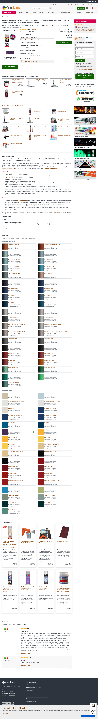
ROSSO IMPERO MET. (49, 360)
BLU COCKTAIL (11, 422)
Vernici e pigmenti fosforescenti (82, 158)
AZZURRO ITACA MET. (49, 259)
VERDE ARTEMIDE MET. (49, 367)
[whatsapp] (85, 99)
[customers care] (85, 92)
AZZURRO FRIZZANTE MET (14, 259)
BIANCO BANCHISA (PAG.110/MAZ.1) (16, 401)
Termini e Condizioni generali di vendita (33, 687)
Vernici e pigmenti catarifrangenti (82, 147)
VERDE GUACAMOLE (49, 488)
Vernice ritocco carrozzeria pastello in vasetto (64, 110)
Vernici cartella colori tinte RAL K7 (82, 179)
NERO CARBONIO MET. (13, 346)
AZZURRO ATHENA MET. (49, 252)
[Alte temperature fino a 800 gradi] (85, 109)
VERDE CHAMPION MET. (13, 375)
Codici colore (28, 698)
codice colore (78, 64)
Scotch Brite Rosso (62, 541)
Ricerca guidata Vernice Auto (85, 76)
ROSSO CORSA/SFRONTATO (50, 459)
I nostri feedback (29, 690)
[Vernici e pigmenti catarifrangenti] (85, 142)
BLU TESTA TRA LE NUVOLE (14, 430)
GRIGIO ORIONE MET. (13, 317)
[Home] (2, 16)
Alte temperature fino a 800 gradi (82, 115)
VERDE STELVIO (12, 502)
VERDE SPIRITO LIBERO (49, 495)
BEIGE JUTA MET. (48, 273)
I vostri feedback (82, 21)
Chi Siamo (28, 684)
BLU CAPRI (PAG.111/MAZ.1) (51, 408)
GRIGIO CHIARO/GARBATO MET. (15, 310)
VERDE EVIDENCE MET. (49, 375)
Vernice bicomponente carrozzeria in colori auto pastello (17, 91)
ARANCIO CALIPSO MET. (13, 244)
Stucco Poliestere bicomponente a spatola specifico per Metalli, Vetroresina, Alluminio (63, 589)
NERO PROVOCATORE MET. (50, 346)
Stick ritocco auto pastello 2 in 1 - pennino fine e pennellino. (65, 81)
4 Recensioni (33, 29)
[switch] (93, 713)
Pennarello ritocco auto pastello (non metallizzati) (41, 80)
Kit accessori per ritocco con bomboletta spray (16, 127)
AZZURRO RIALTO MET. (49, 266)
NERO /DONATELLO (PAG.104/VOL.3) (52, 451)
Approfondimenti (65, 4)
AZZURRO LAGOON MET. (14, 266)
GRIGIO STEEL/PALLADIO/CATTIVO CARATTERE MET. (56, 331)
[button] (92, 8)
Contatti (82, 4)
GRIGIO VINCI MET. (12, 338)
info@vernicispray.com (10, 693)
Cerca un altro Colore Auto (10, 67)
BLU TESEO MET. (48, 302)
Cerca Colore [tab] (80, 38)
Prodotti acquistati (25, 653)
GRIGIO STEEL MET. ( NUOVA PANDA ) (52, 324)
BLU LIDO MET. (11, 302)
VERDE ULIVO (11, 509)
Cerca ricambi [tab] (91, 38)
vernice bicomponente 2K (52, 168)
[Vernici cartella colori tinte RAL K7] (85, 174)
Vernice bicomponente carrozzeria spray (39, 110)
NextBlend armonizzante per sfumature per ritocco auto (27, 588)
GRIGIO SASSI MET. (48, 317)
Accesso (82, 8)
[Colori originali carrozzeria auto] (85, 120)
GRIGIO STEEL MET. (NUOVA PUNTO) (16, 324)
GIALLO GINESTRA (48, 430)
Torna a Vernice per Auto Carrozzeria (13, 105)
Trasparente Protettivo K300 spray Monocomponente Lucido (9, 589)
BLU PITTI (46, 422)
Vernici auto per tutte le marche (82, 169)
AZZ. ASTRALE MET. (12, 252)
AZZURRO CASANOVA (49, 394)
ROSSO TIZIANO (48, 473)
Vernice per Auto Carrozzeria (12, 16)
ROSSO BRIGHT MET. (49, 353)
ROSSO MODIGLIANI (13, 466)
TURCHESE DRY (11, 488)
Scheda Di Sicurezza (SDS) (30, 61)
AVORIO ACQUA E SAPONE (14, 394)
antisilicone (46, 176)
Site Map (28, 693)
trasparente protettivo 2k (8, 168)
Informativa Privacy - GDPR (31, 701)
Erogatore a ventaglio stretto (64, 135)
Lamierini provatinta (14, 110)
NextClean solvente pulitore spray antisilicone (44, 588)
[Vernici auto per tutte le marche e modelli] (85, 164)
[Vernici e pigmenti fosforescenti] (85, 153)
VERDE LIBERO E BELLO (13, 495)
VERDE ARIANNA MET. (13, 367)
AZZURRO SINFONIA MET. (14, 273)
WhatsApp (55, 212)
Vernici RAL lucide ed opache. (81, 136)
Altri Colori (10, 62)
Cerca (80, 60)
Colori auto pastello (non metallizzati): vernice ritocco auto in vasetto (17, 81)
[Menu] (96, 704)
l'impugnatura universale (14, 205)
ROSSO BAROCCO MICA (13, 353)
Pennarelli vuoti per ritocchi (16, 135)
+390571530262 (91, 1)
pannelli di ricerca (6, 214)
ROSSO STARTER (12, 473)
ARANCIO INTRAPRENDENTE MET (52, 244)
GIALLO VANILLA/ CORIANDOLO (51, 444)
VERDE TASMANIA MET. (13, 382)
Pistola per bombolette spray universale (27, 541)
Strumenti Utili (74, 4)
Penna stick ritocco (38, 118)
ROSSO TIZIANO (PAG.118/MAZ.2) (16, 480)
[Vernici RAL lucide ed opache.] (85, 131)
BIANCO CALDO (11, 408)
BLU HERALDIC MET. (49, 281)
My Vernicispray (90, 4)
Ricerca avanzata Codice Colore (83, 69)
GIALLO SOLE (47, 437)
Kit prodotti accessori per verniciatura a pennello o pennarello (63, 119)
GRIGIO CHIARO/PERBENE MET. (51, 310)
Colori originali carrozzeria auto (82, 125)
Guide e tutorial (55, 4)
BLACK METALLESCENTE (14, 281)
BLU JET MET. (11, 295)
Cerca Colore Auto (9, 12)
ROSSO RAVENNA (48, 466)
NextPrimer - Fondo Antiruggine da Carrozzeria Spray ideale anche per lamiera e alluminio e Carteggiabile (10, 544)
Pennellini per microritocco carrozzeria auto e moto (64, 127)
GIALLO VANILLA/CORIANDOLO (15, 451)
